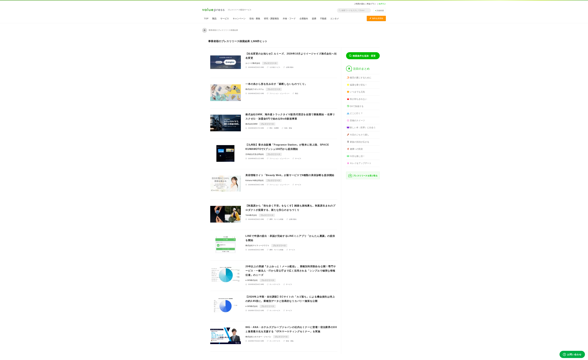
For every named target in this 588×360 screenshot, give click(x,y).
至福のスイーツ (357, 120)
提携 (314, 18)
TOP (206, 18)
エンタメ (334, 18)
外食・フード (289, 18)
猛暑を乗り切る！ (358, 85)
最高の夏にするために (360, 77)
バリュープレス (213, 10)
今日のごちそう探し (359, 134)
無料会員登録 (376, 18)
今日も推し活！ (357, 156)
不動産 (323, 18)
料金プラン (371, 4)
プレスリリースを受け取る (365, 175)
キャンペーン (239, 18)
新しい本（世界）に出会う (363, 127)
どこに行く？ (356, 113)
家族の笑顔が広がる (359, 142)
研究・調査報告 (271, 18)
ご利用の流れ (359, 4)
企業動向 (304, 18)
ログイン (382, 4)
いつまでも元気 (357, 92)
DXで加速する (357, 106)
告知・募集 (254, 18)
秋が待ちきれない (358, 99)
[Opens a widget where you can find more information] (572, 354)
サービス (224, 18)
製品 (214, 18)
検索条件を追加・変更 (364, 55)
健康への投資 (356, 149)
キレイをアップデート (360, 163)
